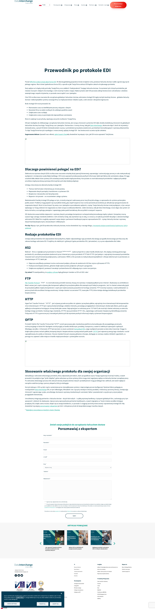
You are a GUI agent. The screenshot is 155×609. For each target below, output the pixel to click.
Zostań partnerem (78, 571)
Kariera (76, 576)
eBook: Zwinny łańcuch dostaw (104, 571)
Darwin (99, 583)
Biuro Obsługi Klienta (127, 567)
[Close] (61, 593)
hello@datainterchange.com (21, 572)
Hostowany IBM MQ (101, 592)
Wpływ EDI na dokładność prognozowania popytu (76, 548)
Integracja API (77, 592)
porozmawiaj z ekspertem (48, 406)
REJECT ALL (43, 604)
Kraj (45, 464)
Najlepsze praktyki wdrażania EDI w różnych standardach (100, 548)
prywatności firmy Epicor (50, 507)
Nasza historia (77, 567)
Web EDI (99, 590)
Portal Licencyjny (126, 569)
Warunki (69, 511)
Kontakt (76, 573)
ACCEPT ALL (56, 604)
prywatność (57, 511)
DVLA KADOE (100, 596)
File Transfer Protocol (32, 283)
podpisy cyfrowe (52, 272)
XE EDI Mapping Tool (101, 594)
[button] (61, 5)
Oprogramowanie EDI (79, 583)
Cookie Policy (20, 597)
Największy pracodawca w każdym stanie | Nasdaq (43, 410)
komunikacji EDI (79, 329)
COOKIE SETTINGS (12, 604)
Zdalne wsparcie (126, 571)
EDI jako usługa (77, 588)
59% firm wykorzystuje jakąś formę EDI (43, 82)
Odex (98, 585)
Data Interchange (96, 125)
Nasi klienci (76, 569)
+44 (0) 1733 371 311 (19, 570)
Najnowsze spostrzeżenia (103, 573)
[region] (32, 599)
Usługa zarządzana (78, 590)
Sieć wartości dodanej (102, 581)
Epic (98, 588)
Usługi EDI (76, 585)
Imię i (48, 435)
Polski (5, 608)
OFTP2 (95, 331)
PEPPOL (99, 598)
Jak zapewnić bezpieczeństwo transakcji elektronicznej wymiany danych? (53, 549)
